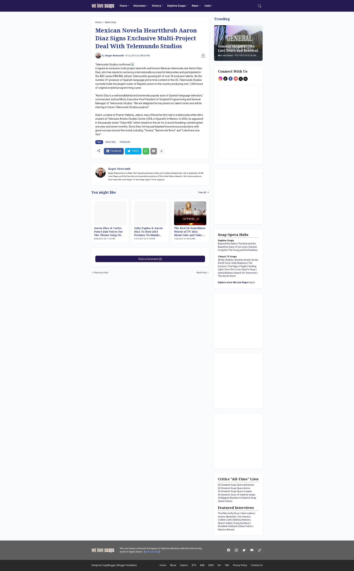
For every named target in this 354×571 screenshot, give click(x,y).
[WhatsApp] (146, 151)
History (156, 5)
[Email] (153, 151)
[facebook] (229, 550)
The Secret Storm (227, 276)
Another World (242, 260)
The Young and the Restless (243, 250)
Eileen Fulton (245, 526)
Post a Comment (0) (150, 259)
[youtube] (252, 550)
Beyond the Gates (227, 243)
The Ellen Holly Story (228, 513)
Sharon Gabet (225, 523)
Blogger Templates (127, 565)
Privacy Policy (240, 565)
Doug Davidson (242, 523)
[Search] (260, 6)
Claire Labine (247, 513)
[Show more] (161, 151)
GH (219, 565)
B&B (202, 565)
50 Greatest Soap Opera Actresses (236, 485)
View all (202, 192)
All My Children (225, 260)
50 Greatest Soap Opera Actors (234, 488)
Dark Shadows (239, 263)
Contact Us (257, 565)
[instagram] (236, 550)
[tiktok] (260, 550)
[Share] (202, 56)
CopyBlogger (109, 565)
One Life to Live (233, 269)
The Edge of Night (237, 266)
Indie (208, 5)
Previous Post (101, 272)
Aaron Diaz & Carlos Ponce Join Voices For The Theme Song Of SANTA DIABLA (108, 232)
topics (236, 282)
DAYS (211, 565)
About (173, 565)
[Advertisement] (241, 196)
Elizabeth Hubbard (227, 526)
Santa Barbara (225, 273)
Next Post (202, 272)
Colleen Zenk (225, 520)
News (195, 5)
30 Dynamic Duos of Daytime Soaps (236, 494)
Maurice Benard (226, 529)
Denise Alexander (227, 516)
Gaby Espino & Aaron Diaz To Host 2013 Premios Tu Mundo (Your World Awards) (148, 232)
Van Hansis (244, 516)
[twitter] (244, 550)
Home (123, 5)
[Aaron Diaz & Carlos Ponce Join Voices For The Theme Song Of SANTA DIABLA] (110, 213)
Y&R (227, 565)
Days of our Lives (238, 247)
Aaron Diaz (110, 22)
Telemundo (125, 142)
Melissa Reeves (241, 520)
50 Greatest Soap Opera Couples (235, 491)
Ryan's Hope (248, 269)
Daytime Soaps (176, 5)
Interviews (139, 5)
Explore (184, 565)
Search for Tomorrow (245, 273)
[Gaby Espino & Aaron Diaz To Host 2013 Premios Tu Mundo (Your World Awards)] (150, 213)
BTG (194, 565)
